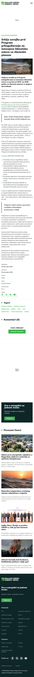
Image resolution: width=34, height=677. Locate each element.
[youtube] (26, 658)
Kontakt (20, 643)
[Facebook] (3, 295)
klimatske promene (19, 306)
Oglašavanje (4, 646)
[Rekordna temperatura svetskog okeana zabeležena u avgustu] (17, 479)
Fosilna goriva (5, 626)
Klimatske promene (9, 35)
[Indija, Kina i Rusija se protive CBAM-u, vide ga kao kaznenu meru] (17, 514)
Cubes (20, 673)
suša (24, 309)
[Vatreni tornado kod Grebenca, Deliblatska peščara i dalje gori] (17, 548)
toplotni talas (5, 311)
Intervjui (20, 630)
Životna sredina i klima (7, 619)
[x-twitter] (17, 658)
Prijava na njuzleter (6, 643)
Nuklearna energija (6, 622)
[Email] (15, 295)
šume (19, 309)
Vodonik (20, 622)
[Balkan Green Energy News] (10, 3)
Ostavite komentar (17, 332)
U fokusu (4, 630)
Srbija (3, 278)
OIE (2, 611)
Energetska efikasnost (24, 611)
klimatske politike (6, 306)
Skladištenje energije (24, 619)
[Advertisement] (17, 369)
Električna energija (6, 615)
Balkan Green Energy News (13, 671)
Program (4, 156)
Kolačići (17, 666)
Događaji (3, 634)
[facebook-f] (12, 658)
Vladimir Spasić (6, 283)
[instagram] (21, 658)
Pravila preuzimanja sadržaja (6, 651)
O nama (20, 646)
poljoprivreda (5, 309)
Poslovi (20, 634)
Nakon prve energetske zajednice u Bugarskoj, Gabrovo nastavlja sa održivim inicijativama (16, 457)
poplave (13, 309)
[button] (31, 3)
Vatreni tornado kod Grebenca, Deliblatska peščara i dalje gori (15, 561)
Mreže (19, 615)
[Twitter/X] (7, 295)
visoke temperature (16, 311)
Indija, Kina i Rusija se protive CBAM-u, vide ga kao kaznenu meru (14, 527)
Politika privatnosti (6, 666)
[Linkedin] (11, 295)
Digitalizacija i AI (22, 626)
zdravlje (26, 311)
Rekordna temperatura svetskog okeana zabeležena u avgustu (15, 492)
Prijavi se (10, 418)
